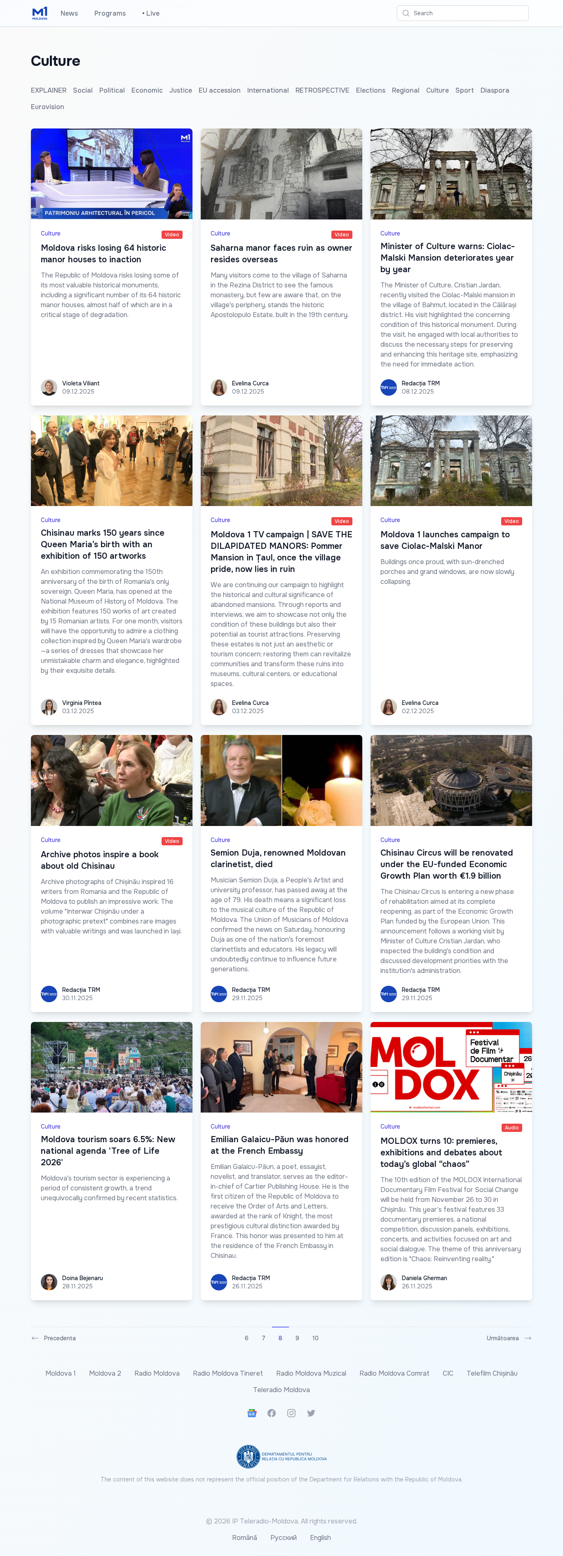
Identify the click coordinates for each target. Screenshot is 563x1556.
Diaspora (495, 90)
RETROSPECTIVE (323, 90)
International (268, 90)
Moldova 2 (105, 1373)
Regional (406, 90)
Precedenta (60, 1338)
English (320, 1537)
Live (151, 13)
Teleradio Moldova (281, 1390)
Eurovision (47, 107)
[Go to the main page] (40, 13)
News (69, 13)
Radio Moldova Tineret (228, 1373)
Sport (464, 90)
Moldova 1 (60, 1373)
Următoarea (503, 1338)
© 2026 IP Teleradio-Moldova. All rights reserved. (281, 1521)
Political (112, 90)
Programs (110, 13)
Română (244, 1537)
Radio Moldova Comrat (394, 1373)
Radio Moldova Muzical (311, 1373)
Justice (180, 90)
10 (315, 1338)
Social (83, 90)
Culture (437, 90)
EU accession (220, 90)
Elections (370, 90)
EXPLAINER (48, 90)
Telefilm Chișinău (492, 1373)
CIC (448, 1373)
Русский (283, 1537)
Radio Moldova (157, 1373)
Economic (147, 90)
